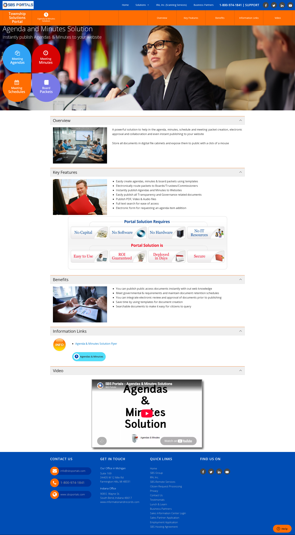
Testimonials (157, 499)
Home (153, 468)
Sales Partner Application (164, 517)
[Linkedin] (282, 5)
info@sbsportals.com (72, 470)
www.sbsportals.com (72, 494)
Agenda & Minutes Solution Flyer (96, 344)
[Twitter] (274, 5)
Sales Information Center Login (168, 513)
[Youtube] (290, 5)
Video (278, 17)
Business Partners (161, 508)
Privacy (154, 490)
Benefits (219, 17)
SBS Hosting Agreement (164, 526)
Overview (162, 17)
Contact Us (156, 495)
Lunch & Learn (158, 504)
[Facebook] (266, 5)
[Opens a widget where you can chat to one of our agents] (282, 529)
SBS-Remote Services (162, 481)
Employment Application (164, 522)
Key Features (191, 17)
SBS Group (156, 473)
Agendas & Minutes (91, 356)
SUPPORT (252, 5)
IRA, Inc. (154, 477)
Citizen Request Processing (166, 486)
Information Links (249, 17)
